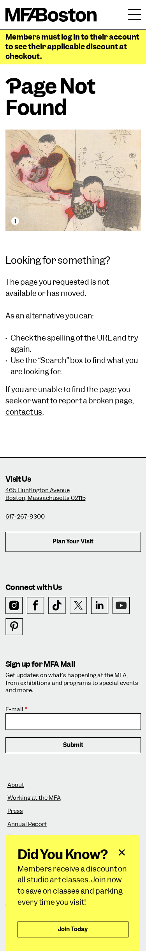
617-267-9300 (25, 516)
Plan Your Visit (73, 541)
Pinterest (14, 627)
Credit (15, 221)
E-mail (14, 709)
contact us (23, 412)
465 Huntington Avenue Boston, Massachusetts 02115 (45, 494)
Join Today (73, 929)
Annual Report (27, 824)
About (15, 785)
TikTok (57, 605)
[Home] (51, 14)
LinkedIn (100, 605)
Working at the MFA (34, 798)
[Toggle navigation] (134, 14)
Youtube (121, 605)
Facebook (35, 605)
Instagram (14, 605)
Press (15, 811)
